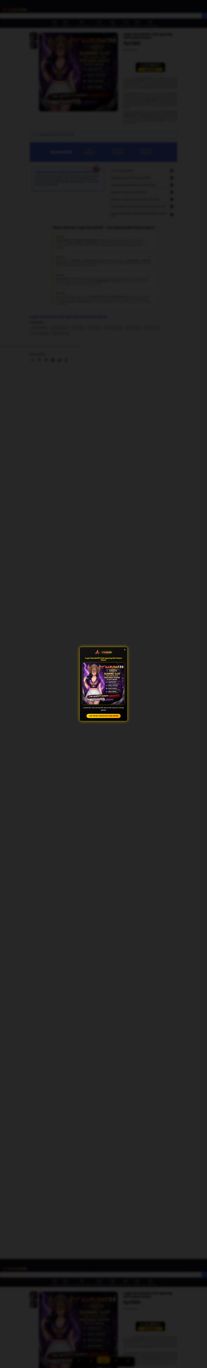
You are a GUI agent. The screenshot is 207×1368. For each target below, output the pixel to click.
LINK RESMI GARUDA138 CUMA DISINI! (103, 716)
